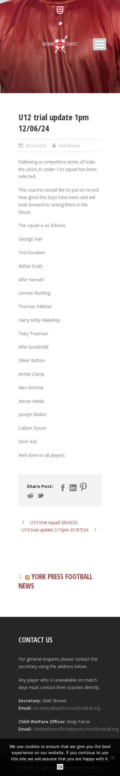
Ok (60, 767)
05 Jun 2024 (36, 145)
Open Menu (99, 44)
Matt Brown (69, 145)
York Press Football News (55, 581)
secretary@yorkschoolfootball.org (66, 708)
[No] (112, 757)
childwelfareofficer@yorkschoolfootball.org (75, 729)
